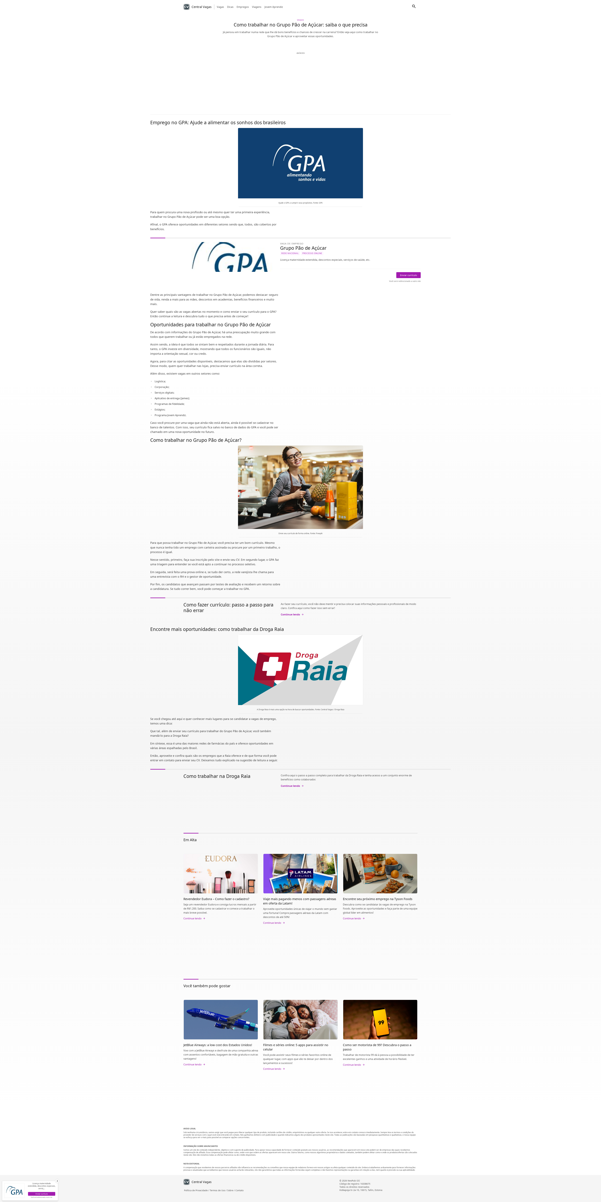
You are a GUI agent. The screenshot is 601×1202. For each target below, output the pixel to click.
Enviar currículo (408, 275)
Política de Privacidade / (197, 1190)
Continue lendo (290, 614)
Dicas (230, 7)
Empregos (243, 7)
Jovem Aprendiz (274, 7)
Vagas (220, 7)
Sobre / (231, 1190)
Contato (239, 1190)
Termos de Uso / (218, 1190)
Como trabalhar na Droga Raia (216, 776)
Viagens (256, 7)
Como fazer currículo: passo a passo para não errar (228, 607)
